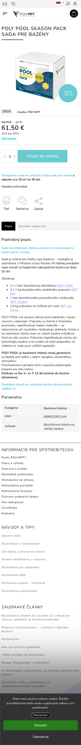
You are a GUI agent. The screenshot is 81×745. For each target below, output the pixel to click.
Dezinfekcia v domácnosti (21, 544)
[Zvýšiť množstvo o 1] (14, 157)
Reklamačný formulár (17, 491)
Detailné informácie (14, 187)
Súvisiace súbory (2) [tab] (32, 226)
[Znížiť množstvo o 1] (5, 157)
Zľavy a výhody (13, 463)
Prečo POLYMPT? (14, 458)
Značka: (28, 112)
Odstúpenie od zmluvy (18, 480)
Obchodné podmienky (17, 474)
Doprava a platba (14, 469)
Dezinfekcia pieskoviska (19, 591)
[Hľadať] (67, 4)
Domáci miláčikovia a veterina (24, 559)
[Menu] (5, 12)
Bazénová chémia (55, 408)
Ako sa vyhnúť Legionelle (21, 647)
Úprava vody (11, 536)
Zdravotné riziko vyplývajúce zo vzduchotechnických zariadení (25, 684)
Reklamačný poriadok (17, 485)
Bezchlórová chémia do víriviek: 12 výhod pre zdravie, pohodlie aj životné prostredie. (36, 617)
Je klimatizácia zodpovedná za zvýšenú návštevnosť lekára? (40, 672)
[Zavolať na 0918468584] (14, 4)
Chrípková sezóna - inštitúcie (23, 583)
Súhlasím (40, 725)
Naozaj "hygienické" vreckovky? (25, 663)
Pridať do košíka (43, 156)
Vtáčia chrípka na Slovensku (23, 655)
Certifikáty (9, 508)
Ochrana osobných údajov (20, 497)
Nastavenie (40, 715)
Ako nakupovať (13, 502)
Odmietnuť (40, 737)
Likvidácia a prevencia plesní (23, 552)
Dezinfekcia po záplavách (21, 567)
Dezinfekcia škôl (14, 575)
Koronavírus (10, 639)
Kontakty (8, 513)
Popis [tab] (8, 226)
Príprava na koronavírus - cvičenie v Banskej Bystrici (35, 629)
